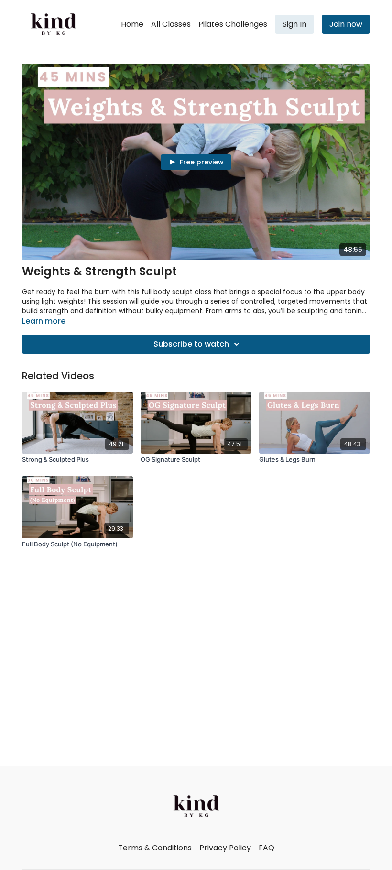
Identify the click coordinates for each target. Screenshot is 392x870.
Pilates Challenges (232, 24)
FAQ (266, 847)
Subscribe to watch (191, 343)
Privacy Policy (225, 847)
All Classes (171, 24)
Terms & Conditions (155, 847)
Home (132, 24)
